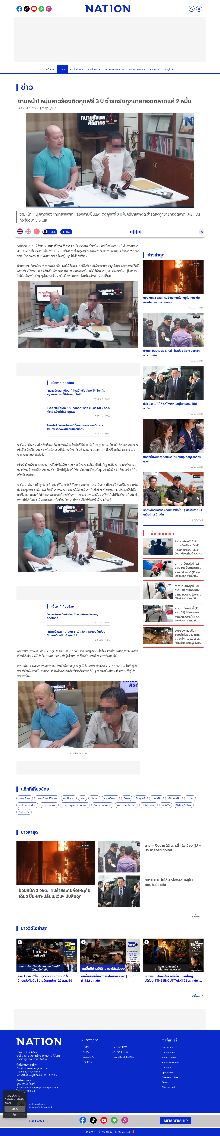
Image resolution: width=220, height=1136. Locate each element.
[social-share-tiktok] (27, 9)
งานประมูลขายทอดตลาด (75, 805)
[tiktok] (93, 1122)
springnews (168, 1072)
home (86, 1046)
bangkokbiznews (170, 1062)
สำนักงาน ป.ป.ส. (27, 805)
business (88, 1061)
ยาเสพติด (156, 798)
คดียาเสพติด (174, 798)
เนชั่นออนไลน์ (148, 805)
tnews (165, 1082)
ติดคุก (127, 798)
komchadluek (169, 1057)
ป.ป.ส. (190, 798)
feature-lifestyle (123, 1056)
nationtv (166, 1067)
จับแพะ (94, 798)
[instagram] (124, 1122)
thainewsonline (170, 1077)
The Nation (167, 1047)
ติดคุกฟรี (140, 798)
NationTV (24, 812)
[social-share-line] (41, 9)
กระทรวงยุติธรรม (126, 805)
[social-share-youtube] (34, 9)
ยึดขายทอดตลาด (102, 805)
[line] (114, 1122)
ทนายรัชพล (24, 798)
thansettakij (168, 1087)
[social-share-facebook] (19, 9)
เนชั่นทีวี (166, 805)
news (86, 1051)
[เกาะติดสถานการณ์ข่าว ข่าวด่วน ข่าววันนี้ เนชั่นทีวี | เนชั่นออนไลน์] (107, 8)
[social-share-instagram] (49, 9)
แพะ (83, 798)
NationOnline (183, 805)
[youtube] (103, 1122)
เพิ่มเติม (7, 1102)
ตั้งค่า (15, 1115)
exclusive (88, 1056)
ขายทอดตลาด (49, 805)
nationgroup (168, 1052)
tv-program (120, 1046)
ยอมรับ (15, 1109)
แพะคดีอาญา (110, 798)
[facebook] (82, 1122)
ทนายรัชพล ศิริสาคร (47, 798)
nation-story (120, 1051)
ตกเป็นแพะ (68, 798)
